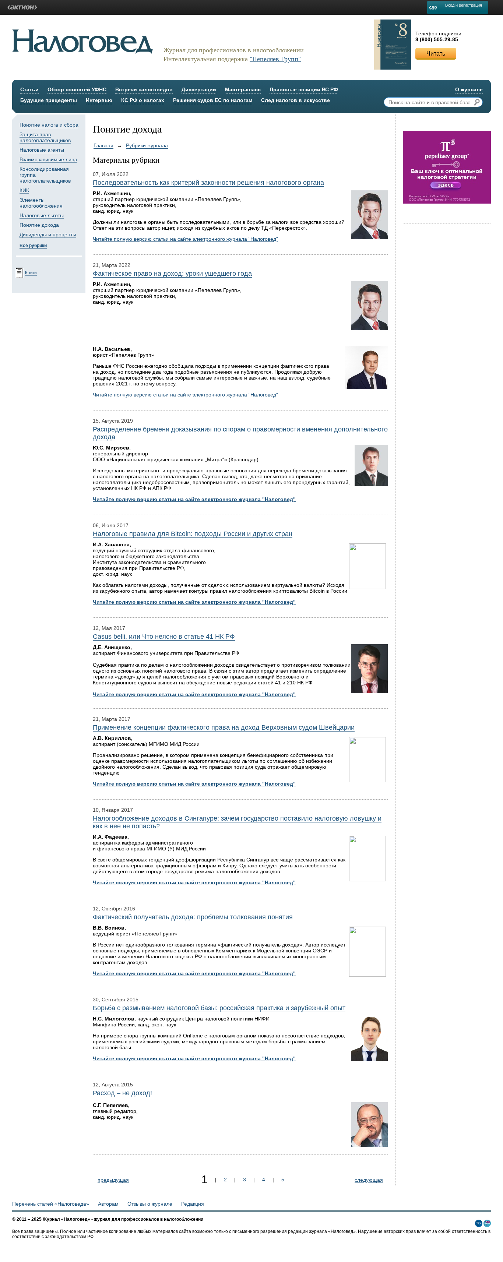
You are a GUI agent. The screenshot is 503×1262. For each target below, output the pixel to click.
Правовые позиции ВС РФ (304, 89)
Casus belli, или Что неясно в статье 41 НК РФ (164, 636)
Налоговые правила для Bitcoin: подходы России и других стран (192, 533)
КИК (24, 190)
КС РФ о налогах (142, 100)
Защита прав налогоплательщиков (45, 137)
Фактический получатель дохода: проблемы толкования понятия (193, 917)
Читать (435, 53)
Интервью (99, 100)
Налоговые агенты (42, 150)
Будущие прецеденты (48, 100)
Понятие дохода (39, 225)
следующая (369, 1180)
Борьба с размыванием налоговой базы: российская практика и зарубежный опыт (219, 1008)
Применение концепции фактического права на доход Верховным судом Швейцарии (224, 727)
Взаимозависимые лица (48, 159)
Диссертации (199, 89)
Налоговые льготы (42, 215)
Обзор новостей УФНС (77, 89)
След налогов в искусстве (295, 100)
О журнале (469, 89)
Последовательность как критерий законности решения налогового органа (208, 182)
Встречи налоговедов (144, 89)
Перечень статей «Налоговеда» (50, 1204)
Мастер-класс (243, 89)
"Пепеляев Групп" (275, 58)
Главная (103, 145)
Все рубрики (33, 245)
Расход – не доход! (122, 1093)
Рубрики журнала (147, 145)
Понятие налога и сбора (49, 125)
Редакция (192, 1204)
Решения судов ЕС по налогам (212, 100)
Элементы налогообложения (41, 203)
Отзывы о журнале (149, 1204)
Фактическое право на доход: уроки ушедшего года (172, 273)
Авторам (108, 1204)
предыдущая (113, 1180)
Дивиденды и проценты (48, 234)
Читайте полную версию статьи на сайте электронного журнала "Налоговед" (185, 239)
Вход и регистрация (463, 5)
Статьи (29, 89)
